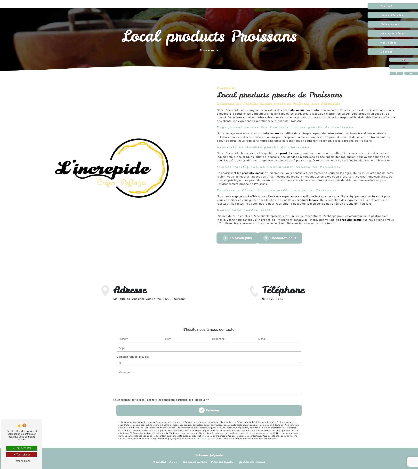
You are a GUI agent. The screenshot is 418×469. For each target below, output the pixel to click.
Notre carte (390, 24)
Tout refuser (23, 454)
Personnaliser (22, 461)
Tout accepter (23, 448)
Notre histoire (392, 15)
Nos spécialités (393, 33)
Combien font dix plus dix (133, 356)
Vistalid (160, 462)
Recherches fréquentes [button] (209, 455)
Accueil (386, 6)
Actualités (389, 42)
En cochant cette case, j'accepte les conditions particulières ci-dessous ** (163, 399)
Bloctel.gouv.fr (207, 438)
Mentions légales (222, 462)
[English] (403, 67)
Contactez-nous (283, 238)
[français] (403, 60)
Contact (387, 51)
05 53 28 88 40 (273, 298)
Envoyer (212, 410)
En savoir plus (241, 238)
